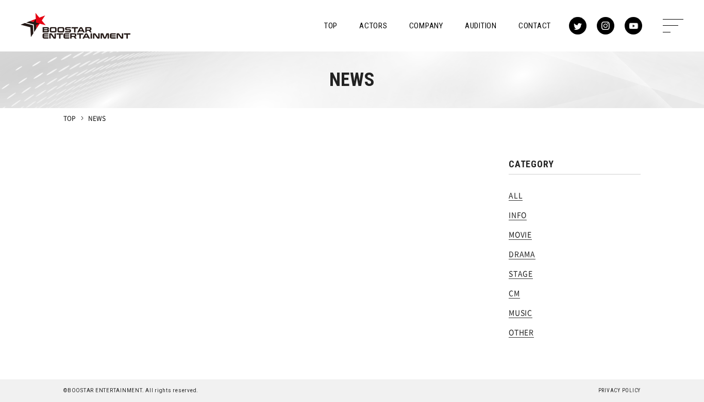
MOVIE (520, 234)
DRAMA (522, 254)
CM (514, 293)
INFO (518, 214)
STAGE (521, 273)
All (516, 195)
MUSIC (520, 312)
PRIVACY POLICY (619, 390)
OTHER (521, 332)
